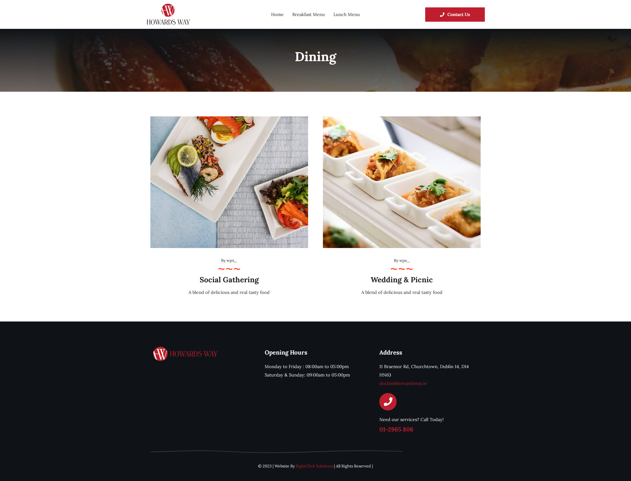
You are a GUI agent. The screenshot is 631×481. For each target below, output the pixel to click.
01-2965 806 (396, 429)
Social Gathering (229, 279)
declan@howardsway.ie (403, 383)
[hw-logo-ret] (168, 6)
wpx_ (232, 260)
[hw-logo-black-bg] (186, 348)
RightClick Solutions (314, 465)
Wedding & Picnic (402, 279)
